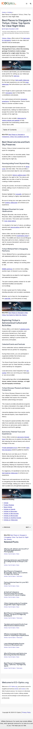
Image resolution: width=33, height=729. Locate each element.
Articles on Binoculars (10, 511)
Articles (6, 503)
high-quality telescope (22, 80)
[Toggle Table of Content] (27, 130)
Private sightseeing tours (9, 447)
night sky (16, 76)
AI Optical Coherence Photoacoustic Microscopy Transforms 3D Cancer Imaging (14, 593)
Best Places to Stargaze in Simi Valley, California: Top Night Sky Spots (15, 664)
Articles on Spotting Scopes (12, 518)
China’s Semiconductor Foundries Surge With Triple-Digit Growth (15, 603)
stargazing (9, 93)
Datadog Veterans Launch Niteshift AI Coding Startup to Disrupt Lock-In (16, 561)
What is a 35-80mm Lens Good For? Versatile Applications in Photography (16, 550)
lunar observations (10, 221)
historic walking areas (19, 175)
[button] (30, 4)
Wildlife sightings (7, 269)
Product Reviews (9, 505)
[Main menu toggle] (26, 3)
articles (17, 689)
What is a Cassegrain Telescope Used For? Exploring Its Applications (16, 634)
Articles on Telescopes (11, 520)
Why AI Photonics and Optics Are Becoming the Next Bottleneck (15, 654)
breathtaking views (22, 235)
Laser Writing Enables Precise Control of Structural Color (14, 644)
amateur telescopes (11, 202)
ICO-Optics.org (13, 686)
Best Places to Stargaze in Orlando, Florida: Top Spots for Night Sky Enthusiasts (16, 614)
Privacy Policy (26, 712)
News (17, 553)
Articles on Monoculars (11, 515)
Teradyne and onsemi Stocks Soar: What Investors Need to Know (16, 624)
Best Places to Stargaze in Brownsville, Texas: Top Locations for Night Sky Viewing (15, 572)
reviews (23, 689)
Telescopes (19, 576)
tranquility (18, 194)
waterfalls (7, 298)
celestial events (24, 329)
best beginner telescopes (10, 473)
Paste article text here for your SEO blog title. (16, 583)
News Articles (8, 507)
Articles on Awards (9, 509)
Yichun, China (6, 38)
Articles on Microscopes (11, 513)
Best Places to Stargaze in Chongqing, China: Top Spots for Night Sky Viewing (16, 537)
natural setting (14, 227)
